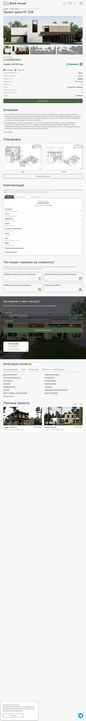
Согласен (13, 715)
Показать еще (8, 396)
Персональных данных (14, 338)
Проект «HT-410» (50, 427)
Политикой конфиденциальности (13, 710)
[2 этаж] (64, 156)
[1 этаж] (22, 156)
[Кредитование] (75, 64)
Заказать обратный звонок (43, 330)
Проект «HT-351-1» (10, 427)
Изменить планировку (43, 176)
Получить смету (43, 101)
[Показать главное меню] (81, 3)
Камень (80, 79)
